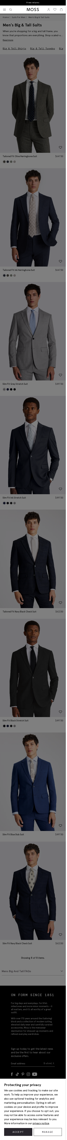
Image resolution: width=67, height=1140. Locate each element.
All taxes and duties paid (33, 3)
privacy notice (41, 1123)
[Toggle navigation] (4, 10)
